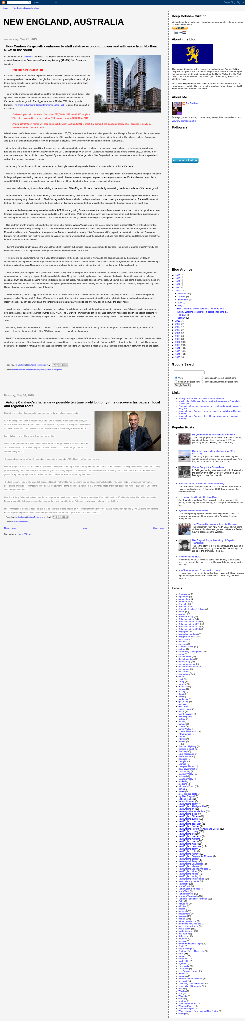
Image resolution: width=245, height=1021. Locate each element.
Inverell (182, 741)
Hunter (181, 726)
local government (186, 769)
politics (48, 370)
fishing (181, 691)
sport (180, 953)
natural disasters (186, 801)
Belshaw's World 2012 (189, 626)
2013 (178, 336)
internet (182, 739)
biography (183, 631)
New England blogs (187, 814)
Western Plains (185, 1006)
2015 (178, 330)
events (181, 676)
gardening (183, 699)
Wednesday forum (187, 1003)
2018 (178, 321)
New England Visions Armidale (193, 869)
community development (190, 651)
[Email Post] (48, 365)
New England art (186, 809)
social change (185, 948)
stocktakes (183, 958)
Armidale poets (185, 606)
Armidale (182, 604)
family (181, 681)
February (182, 315)
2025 (178, 275)
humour (182, 724)
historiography (185, 716)
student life (183, 961)
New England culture (188, 819)
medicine (182, 784)
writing (181, 1013)
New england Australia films (191, 811)
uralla (181, 988)
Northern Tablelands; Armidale (192, 898)
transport (182, 981)
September (183, 299)
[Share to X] (60, 365)
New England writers (188, 874)
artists (181, 611)
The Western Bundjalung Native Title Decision (214, 524)
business (182, 641)
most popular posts (187, 794)
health (181, 711)
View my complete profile (184, 121)
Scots (181, 946)
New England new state (189, 846)
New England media (20, 522)
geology (182, 704)
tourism (182, 976)
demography (184, 661)
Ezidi (180, 679)
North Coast (184, 886)
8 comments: (40, 365)
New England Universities (190, 864)
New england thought (188, 861)
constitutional (184, 656)
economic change (187, 664)
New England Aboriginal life (191, 806)
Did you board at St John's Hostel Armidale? (213, 434)
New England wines (187, 871)
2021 (178, 284)
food (180, 696)
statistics (182, 956)
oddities (182, 906)
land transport (185, 756)
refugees (182, 938)
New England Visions (188, 866)
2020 (178, 287)
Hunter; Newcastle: (187, 731)
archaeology (184, 599)
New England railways (189, 854)
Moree (181, 791)
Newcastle (183, 884)
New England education (189, 824)
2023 (178, 278)
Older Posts (158, 528)
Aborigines (183, 594)
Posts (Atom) (24, 534)
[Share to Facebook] (63, 365)
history (181, 719)
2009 (178, 348)
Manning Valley (185, 779)
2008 (178, 351)
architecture (184, 601)
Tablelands (183, 966)
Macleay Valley (185, 774)
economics (183, 669)
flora (180, 694)
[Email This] (54, 365)
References (184, 936)
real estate (183, 933)
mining (181, 789)
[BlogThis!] (57, 365)
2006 (178, 357)
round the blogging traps (190, 943)
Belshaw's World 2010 (189, 621)
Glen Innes (183, 706)
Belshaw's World (186, 619)
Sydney (182, 963)
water (181, 998)
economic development (35, 370)
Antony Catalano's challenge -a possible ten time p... (202, 312)
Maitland (182, 776)
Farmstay (183, 686)
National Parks (185, 799)
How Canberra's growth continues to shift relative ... (202, 308)
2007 (178, 354)
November (183, 293)
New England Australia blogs (26, 8)
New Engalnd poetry (188, 804)
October (182, 296)
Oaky (181, 901)
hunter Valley (184, 729)
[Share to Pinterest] (66, 365)
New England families (188, 826)
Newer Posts (10, 528)
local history (184, 771)
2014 (178, 333)
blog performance (186, 636)
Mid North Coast (186, 786)
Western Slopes (186, 1008)
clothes (182, 649)
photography (184, 913)
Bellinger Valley (185, 616)
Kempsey (183, 751)
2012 (178, 339)
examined (28, 56)
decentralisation (18, 370)
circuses (182, 644)
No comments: (40, 517)
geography (183, 701)
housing (182, 721)
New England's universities (191, 879)
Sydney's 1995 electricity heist (193, 510)
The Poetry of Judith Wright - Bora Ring (197, 497)
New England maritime (189, 839)
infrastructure (184, 734)
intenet (181, 736)
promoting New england (189, 923)
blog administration (187, 634)
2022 (178, 281)
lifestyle (182, 761)
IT (179, 744)
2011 (178, 342)
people (181, 908)
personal (182, 911)
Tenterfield (183, 968)
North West (183, 891)
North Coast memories (189, 889)
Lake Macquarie (186, 754)
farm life (182, 684)
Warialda (182, 996)
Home (5, 8)
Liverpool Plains (186, 766)
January (182, 318)
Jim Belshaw (192, 103)
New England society (188, 859)
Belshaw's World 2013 (189, 629)
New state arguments (188, 881)
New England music (188, 844)
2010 (178, 345)
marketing (183, 781)
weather (182, 1001)
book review (184, 639)
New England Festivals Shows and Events (199, 829)
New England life (186, 834)
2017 (178, 324)
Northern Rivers (186, 894)
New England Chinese (189, 816)
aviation (182, 614)
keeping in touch (186, 749)
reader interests (186, 931)
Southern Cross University (191, 951)
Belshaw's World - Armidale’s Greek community (201, 483)
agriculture (183, 596)
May (180, 305)
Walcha (182, 991)
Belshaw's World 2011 (189, 624)
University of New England (191, 983)
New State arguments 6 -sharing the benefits (200, 570)
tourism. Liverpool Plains (190, 978)
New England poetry (188, 849)
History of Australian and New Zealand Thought (201, 398)
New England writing (188, 876)
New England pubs (187, 851)
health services (185, 714)
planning (182, 916)
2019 (178, 290)
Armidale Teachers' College (191, 609)
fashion (182, 689)
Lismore (182, 764)
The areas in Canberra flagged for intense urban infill (39, 105)
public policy (57, 370)
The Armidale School (188, 971)
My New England (186, 796)
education (183, 671)
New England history (188, 831)
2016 (178, 327)
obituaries (183, 903)
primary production (187, 921)
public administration (188, 926)
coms (181, 654)
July (180, 302)
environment (184, 674)
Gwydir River (184, 709)
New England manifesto (189, 836)
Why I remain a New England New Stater (198, 1011)
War (180, 993)
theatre (181, 973)
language (182, 759)
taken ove (36, 497)
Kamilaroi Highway (187, 746)
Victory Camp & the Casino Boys (208, 467)
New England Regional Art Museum (195, 856)
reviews (182, 941)
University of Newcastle (189, 986)
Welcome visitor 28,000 (189, 556)
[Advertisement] (61, 382)
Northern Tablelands (188, 896)
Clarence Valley (186, 646)
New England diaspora (189, 821)
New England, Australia (63, 21)
